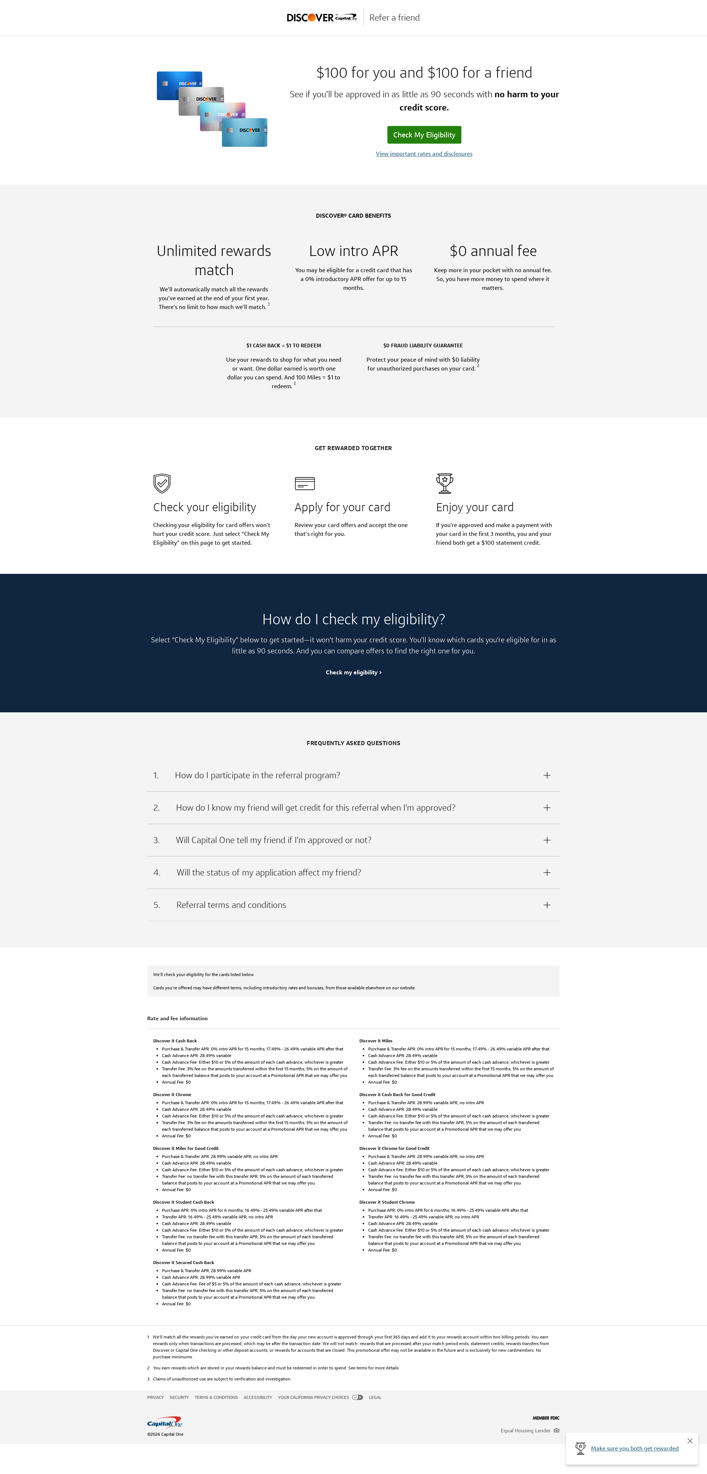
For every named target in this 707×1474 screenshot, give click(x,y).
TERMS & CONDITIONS (216, 1397)
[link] (269, 307)
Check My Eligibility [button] (424, 135)
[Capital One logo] (282, 1422)
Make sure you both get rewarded (635, 1448)
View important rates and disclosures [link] (424, 154)
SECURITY (179, 1397)
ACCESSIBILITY (258, 1397)
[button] (690, 1440)
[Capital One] (325, 18)
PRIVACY (155, 1397)
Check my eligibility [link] (351, 672)
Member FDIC (546, 1418)
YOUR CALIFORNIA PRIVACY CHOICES (313, 1397)
